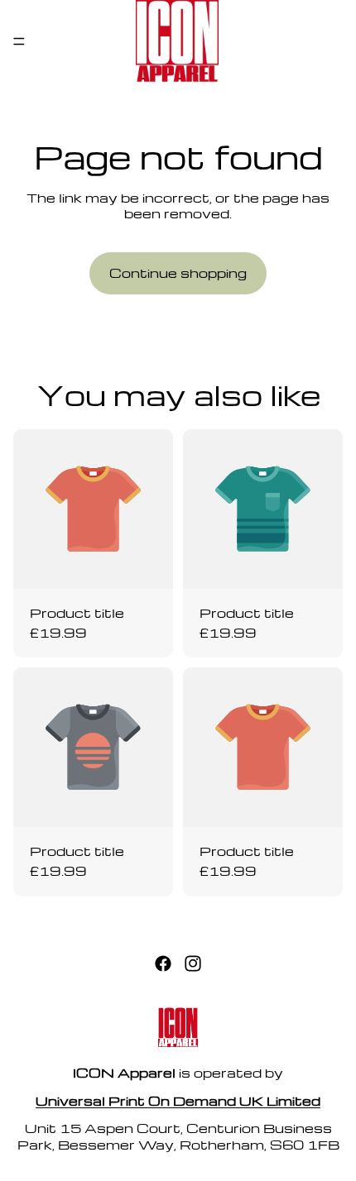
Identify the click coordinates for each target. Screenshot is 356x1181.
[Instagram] (193, 964)
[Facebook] (163, 964)
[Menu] (19, 41)
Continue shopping (178, 273)
